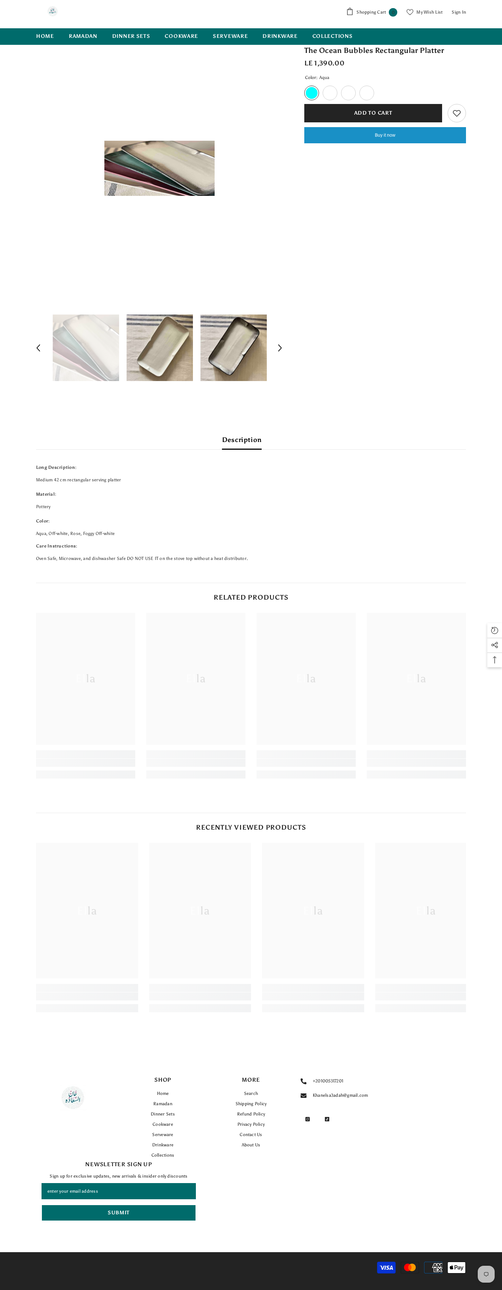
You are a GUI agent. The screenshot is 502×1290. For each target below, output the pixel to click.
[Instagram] (308, 1119)
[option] (159, 168)
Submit (119, 1213)
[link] (85, 763)
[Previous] (38, 347)
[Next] (280, 347)
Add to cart (375, 113)
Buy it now (385, 135)
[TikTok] (327, 1119)
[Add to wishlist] (457, 113)
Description (242, 440)
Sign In (459, 12)
